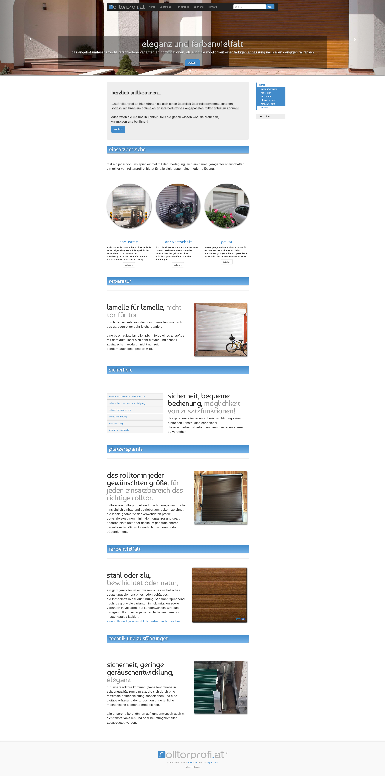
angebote (183, 6)
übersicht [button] (165, 6)
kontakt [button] (118, 129)
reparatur (266, 92)
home (152, 6)
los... (270, 7)
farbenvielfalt (268, 103)
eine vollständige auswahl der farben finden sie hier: (144, 621)
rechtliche (192, 762)
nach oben (265, 116)
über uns (198, 6)
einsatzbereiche (269, 88)
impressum (212, 762)
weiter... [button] (192, 62)
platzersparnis (268, 100)
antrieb (264, 107)
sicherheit (266, 96)
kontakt (212, 6)
